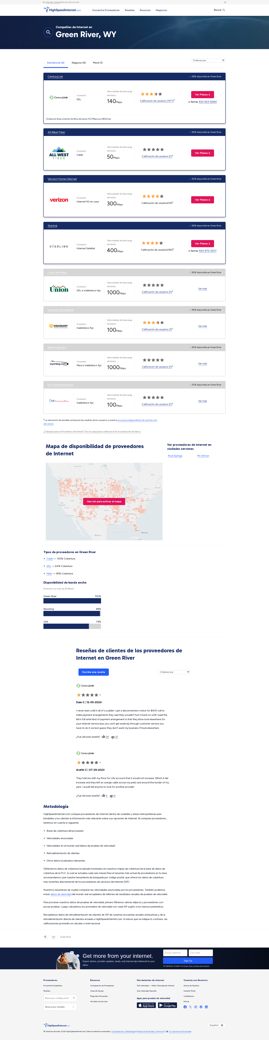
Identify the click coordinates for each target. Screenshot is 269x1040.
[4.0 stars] (156, 94)
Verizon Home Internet (62, 179)
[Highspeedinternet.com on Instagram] (195, 1007)
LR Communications (60, 385)
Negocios (161, 10)
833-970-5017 (208, 250)
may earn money (53, 2)
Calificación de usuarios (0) (157, 156)
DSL (49, 566)
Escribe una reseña (93, 672)
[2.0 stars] (147, 94)
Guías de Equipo (97, 991)
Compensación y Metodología (123, 1031)
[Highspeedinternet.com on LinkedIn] (206, 1007)
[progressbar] (72, 600)
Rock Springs (175, 455)
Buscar (218, 9)
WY (53, 937)
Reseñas (129, 10)
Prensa (186, 1001)
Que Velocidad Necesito (146, 991)
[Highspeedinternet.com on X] (190, 1007)
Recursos (145, 10)
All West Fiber (56, 132)
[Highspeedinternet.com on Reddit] (201, 1007)
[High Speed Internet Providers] (62, 9)
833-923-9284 (208, 101)
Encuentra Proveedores (106, 10)
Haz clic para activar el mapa (104, 501)
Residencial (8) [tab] (55, 62)
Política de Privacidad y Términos (150, 1031)
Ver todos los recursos (99, 1001)
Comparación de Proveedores (102, 986)
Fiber (49, 573)
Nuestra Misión (190, 991)
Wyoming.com (57, 347)
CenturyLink (55, 76)
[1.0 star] (143, 94)
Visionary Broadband (61, 310)
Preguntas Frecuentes (99, 996)
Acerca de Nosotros (191, 986)
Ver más (202, 288)
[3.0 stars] (151, 94)
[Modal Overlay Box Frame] (134, 958)
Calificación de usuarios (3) (157, 329)
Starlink (52, 225)
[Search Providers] (73, 998)
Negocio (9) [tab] (79, 62)
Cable (50, 558)
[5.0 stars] (160, 94)
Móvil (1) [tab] (97, 62)
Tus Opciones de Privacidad (180, 1031)
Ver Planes (199, 94)
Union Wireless (57, 272)
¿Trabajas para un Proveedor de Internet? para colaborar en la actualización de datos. (92, 431)
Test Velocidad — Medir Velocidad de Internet (155, 986)
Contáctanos (189, 996)
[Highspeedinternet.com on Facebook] (185, 1007)
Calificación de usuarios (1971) (157, 100)
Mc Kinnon (203, 455)
